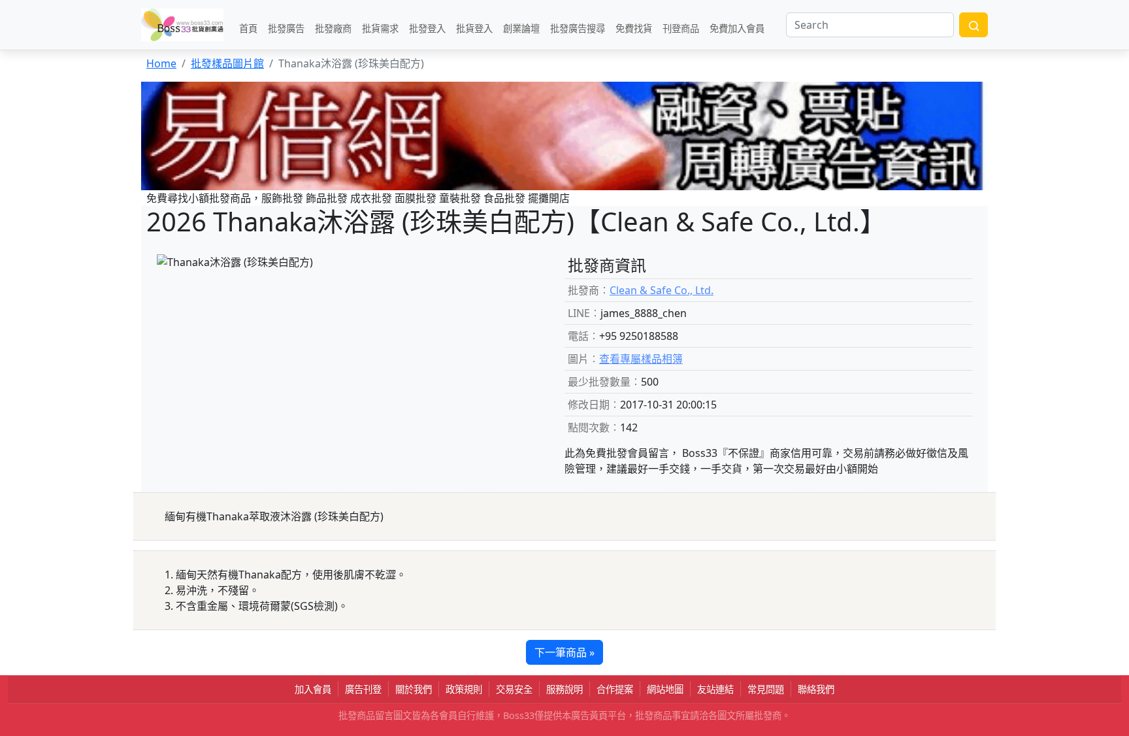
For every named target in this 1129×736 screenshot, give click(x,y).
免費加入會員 (737, 27)
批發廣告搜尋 (577, 27)
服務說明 (564, 689)
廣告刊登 (363, 689)
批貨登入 (474, 27)
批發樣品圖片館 (227, 63)
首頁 (248, 27)
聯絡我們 (816, 689)
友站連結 (715, 689)
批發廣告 (286, 27)
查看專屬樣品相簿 (641, 359)
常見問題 (765, 689)
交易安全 (514, 689)
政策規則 (464, 689)
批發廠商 (333, 27)
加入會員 (313, 689)
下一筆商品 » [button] (564, 652)
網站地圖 (665, 689)
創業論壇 (521, 27)
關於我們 (413, 689)
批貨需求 (380, 27)
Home (161, 63)
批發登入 (427, 27)
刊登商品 (681, 27)
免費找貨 (633, 27)
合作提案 (615, 689)
